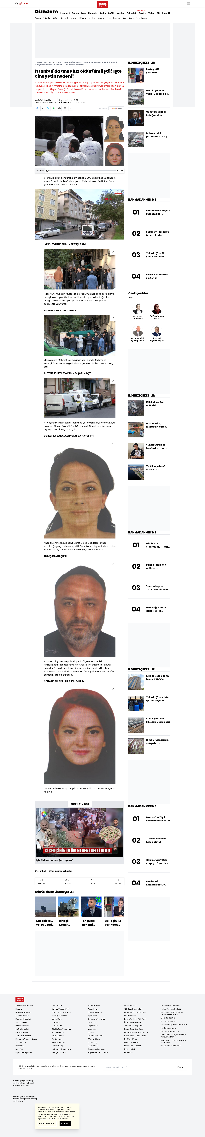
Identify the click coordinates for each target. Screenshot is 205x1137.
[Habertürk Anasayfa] (102, 4)
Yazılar (120, 13)
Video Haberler (130, 1005)
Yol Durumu (56, 1039)
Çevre (131, 18)
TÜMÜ (130, 297)
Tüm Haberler (142, 18)
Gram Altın (92, 1022)
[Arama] (16, 3)
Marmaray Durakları (132, 1046)
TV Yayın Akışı (57, 1046)
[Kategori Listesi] (188, 3)
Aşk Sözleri (92, 1015)
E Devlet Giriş (57, 1026)
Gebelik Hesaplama (169, 1021)
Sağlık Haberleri (22, 1029)
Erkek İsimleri (129, 1049)
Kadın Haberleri (21, 1032)
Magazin (92, 13)
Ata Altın (91, 1032)
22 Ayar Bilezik (94, 1039)
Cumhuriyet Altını (95, 1036)
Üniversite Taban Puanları (135, 1012)
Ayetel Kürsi (92, 1009)
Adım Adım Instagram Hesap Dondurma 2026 (173, 1035)
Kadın (103, 13)
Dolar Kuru (19, 1046)
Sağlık (111, 13)
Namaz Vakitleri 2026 (61, 1009)
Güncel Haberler (22, 1015)
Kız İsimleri (128, 1052)
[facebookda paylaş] (37, 108)
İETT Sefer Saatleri (168, 1018)
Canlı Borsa (57, 1005)
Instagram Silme (59, 1052)
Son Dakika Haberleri (24, 1005)
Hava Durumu (58, 1036)
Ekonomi (65, 13)
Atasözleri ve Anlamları (170, 1005)
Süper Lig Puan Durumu (98, 1052)
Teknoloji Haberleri (23, 1036)
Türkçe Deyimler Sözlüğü (171, 1009)
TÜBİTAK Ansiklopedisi (133, 1026)
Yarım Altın (92, 1029)
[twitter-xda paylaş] (42, 108)
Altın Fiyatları (20, 1042)
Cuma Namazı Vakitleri (61, 1012)
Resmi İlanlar (169, 13)
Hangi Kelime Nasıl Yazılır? (135, 1036)
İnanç (73, 18)
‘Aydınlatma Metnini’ (46, 1118)
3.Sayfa (47, 18)
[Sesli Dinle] (47, 170)
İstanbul (116, 18)
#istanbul (40, 871)
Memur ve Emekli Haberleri (26, 1039)
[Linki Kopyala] (70, 108)
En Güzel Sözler (130, 1039)
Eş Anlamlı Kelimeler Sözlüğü (136, 1032)
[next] (123, 912)
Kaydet (181, 1067)
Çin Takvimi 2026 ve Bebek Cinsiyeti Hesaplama (172, 1013)
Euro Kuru (19, 1049)
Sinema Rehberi (58, 1042)
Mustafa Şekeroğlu (43, 100)
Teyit (108, 18)
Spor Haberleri (21, 1022)
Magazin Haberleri (23, 1019)
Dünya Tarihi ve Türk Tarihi (135, 1019)
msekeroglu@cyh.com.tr (45, 102)
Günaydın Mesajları (96, 1019)
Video (151, 13)
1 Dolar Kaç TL (93, 1042)
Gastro (142, 13)
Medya (92, 18)
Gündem (46, 11)
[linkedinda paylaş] (48, 108)
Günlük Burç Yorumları (61, 1029)
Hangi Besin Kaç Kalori (133, 1029)
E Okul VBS (56, 1022)
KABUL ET (65, 1123)
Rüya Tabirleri (130, 1015)
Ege (124, 18)
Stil (158, 13)
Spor (83, 13)
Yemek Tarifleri (94, 1005)
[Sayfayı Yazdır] (65, 108)
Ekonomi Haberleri (23, 1012)
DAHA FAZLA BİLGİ (47, 1123)
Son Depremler (58, 1032)
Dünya (75, 13)
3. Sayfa (58, 62)
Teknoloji (131, 13)
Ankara (101, 18)
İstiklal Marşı (57, 1019)
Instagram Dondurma (61, 1049)
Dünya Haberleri (22, 1026)
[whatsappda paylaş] (54, 108)
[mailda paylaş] (59, 108)
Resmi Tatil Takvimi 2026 (171, 1046)
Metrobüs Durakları (132, 1042)
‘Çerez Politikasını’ (64, 1116)
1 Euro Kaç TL (93, 1046)
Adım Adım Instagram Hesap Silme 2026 (173, 1041)
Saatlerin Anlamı (95, 1012)
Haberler (38, 62)
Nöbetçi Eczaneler (59, 1015)
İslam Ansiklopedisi (132, 1022)
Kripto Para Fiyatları (23, 1052)
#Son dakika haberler (60, 871)
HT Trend (82, 18)
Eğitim (55, 18)
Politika (38, 18)
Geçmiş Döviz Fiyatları (170, 1031)
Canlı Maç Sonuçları (96, 1049)
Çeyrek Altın (93, 1026)
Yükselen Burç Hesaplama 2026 (174, 1024)
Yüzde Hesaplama (168, 1028)
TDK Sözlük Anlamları (133, 1009)
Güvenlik (64, 18)
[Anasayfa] (19, 999)
